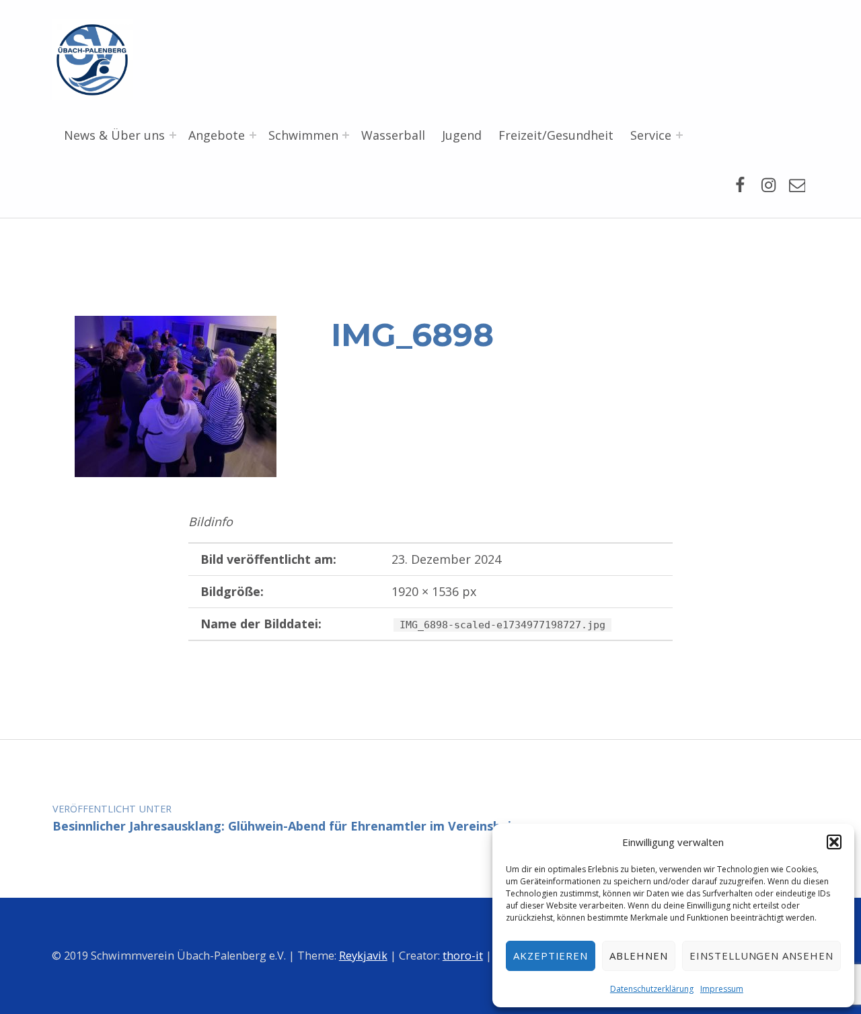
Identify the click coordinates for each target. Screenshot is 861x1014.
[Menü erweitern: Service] (679, 135)
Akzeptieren (551, 955)
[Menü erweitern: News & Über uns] (173, 135)
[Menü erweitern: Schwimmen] (345, 135)
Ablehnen (638, 955)
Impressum (721, 989)
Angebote (216, 135)
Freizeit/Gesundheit (555, 135)
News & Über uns (114, 135)
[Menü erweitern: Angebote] (253, 135)
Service (650, 135)
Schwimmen (303, 135)
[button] (834, 842)
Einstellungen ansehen (761, 955)
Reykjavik (363, 955)
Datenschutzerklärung (652, 989)
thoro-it (463, 955)
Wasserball (393, 135)
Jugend (462, 135)
